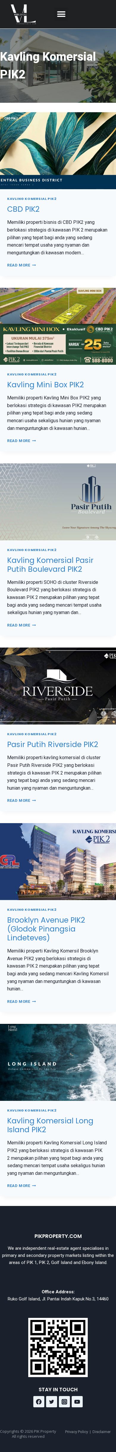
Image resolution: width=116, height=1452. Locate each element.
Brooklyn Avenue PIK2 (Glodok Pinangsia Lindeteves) (46, 929)
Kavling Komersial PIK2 (31, 198)
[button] (61, 14)
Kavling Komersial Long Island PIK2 (50, 1125)
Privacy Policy (76, 1431)
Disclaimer (102, 1431)
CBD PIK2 (23, 209)
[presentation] (58, 150)
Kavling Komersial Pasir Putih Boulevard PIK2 (50, 564)
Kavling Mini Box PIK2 (45, 385)
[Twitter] (51, 1401)
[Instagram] (64, 1401)
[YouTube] (77, 1401)
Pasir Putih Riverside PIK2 (52, 744)
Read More (21, 265)
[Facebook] (39, 1401)
